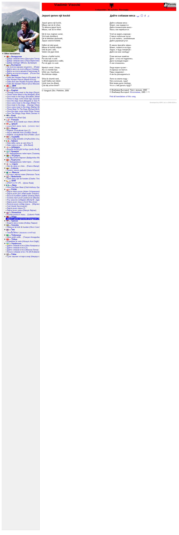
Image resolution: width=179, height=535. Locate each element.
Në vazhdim (113, 10)
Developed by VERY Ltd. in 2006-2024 (162, 102)
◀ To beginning (171, 8)
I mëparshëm (101, 10)
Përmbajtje (123, 10)
